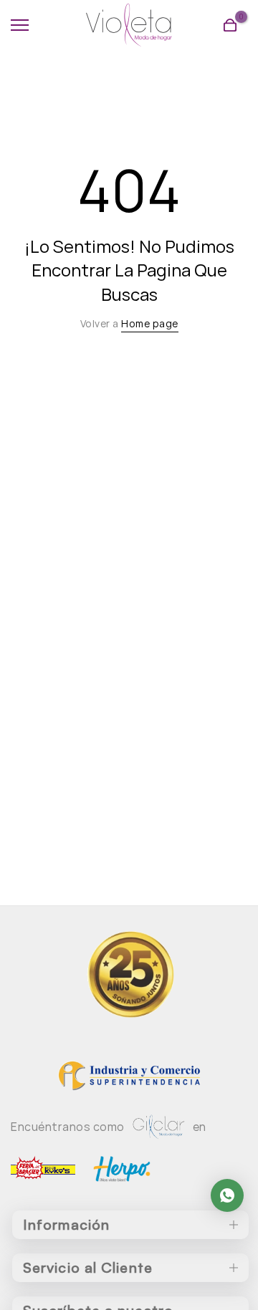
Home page (149, 323)
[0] (230, 25)
